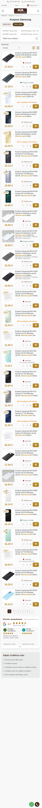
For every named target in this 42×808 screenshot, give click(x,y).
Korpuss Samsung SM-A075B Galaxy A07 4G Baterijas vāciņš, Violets (26, 174)
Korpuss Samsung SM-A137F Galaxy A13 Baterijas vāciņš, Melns (26, 253)
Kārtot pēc (5, 44)
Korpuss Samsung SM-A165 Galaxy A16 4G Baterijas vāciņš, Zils (25, 333)
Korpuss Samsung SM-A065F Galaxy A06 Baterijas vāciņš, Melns (26, 114)
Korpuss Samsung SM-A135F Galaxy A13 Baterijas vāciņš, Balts (26, 213)
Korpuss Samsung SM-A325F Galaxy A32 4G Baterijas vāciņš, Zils (26, 592)
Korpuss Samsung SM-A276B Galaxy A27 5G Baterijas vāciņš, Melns (26, 552)
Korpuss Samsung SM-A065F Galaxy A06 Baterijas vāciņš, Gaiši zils (26, 94)
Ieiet (16, 5)
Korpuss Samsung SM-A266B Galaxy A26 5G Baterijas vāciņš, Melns (26, 512)
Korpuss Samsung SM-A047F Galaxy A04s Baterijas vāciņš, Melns (26, 55)
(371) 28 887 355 (29, 1)
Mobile (20, 12)
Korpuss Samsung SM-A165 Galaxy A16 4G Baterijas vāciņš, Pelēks (26, 294)
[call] (37, 804)
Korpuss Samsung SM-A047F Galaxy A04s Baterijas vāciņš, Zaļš (26, 75)
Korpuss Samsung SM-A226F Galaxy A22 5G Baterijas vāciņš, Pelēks (26, 453)
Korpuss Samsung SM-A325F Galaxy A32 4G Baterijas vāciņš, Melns (26, 573)
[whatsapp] (31, 804)
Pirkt (36, 67)
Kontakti (4, 5)
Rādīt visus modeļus (10, 38)
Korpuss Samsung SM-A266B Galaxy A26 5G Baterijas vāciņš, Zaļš (26, 532)
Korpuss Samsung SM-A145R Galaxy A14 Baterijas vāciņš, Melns (26, 273)
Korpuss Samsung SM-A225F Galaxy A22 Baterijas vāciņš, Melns (26, 433)
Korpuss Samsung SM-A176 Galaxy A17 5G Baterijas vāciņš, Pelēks (26, 393)
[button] (19, 646)
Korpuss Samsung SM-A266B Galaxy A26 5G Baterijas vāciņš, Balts (26, 492)
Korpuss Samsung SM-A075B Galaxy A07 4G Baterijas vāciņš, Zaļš (26, 193)
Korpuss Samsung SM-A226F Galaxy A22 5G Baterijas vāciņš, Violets (26, 473)
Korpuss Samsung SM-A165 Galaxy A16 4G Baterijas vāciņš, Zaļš (25, 313)
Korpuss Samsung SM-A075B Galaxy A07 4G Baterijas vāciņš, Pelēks (26, 154)
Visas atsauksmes (30, 619)
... (31, 611)
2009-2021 (7, 24)
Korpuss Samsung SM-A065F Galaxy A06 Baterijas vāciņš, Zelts (26, 134)
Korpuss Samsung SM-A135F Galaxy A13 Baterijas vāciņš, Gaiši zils (26, 233)
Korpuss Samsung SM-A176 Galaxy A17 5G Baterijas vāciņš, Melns (26, 374)
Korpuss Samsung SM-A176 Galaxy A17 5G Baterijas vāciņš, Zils (25, 413)
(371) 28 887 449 (14, 1)
